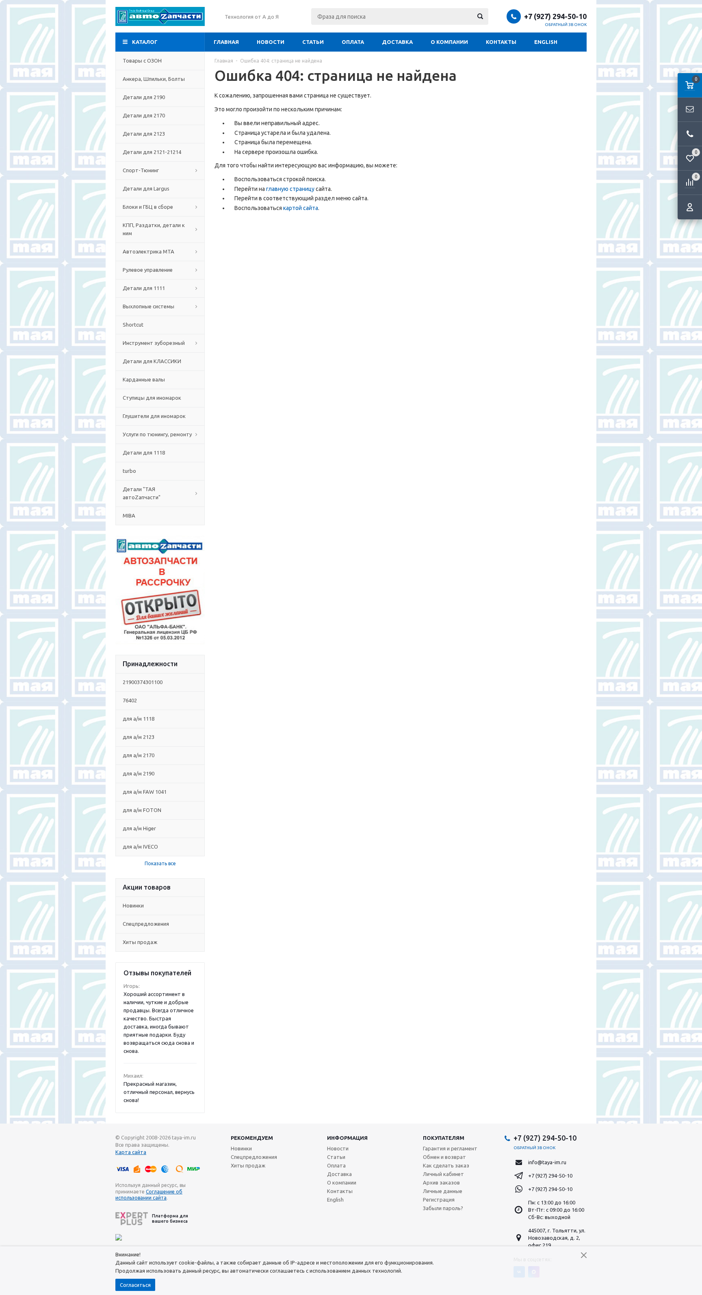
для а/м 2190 (138, 773)
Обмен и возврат (444, 1157)
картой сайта (300, 208)
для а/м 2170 (138, 755)
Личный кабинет (443, 1174)
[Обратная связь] (690, 109)
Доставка (397, 42)
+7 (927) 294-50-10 (555, 16)
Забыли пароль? (443, 1208)
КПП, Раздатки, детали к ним (154, 229)
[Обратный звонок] (690, 134)
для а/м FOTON (142, 810)
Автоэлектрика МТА (148, 251)
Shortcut (133, 324)
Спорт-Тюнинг (141, 170)
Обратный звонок (566, 24)
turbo (129, 471)
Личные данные (442, 1191)
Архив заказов (441, 1182)
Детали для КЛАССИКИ (152, 361)
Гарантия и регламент (450, 1148)
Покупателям (443, 1138)
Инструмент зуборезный (154, 343)
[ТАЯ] (160, 16)
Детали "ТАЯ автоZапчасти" (141, 493)
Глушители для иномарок (154, 416)
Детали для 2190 (144, 97)
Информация (347, 1138)
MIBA (129, 515)
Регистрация (439, 1199)
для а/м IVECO (140, 846)
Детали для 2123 (144, 133)
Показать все (160, 863)
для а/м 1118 (138, 718)
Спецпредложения (146, 924)
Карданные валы (144, 379)
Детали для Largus (146, 188)
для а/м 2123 (138, 737)
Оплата (353, 42)
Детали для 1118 (144, 452)
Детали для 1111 (144, 288)
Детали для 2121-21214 (152, 152)
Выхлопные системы (148, 306)
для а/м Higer (139, 828)
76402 (130, 700)
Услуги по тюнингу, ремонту (157, 434)
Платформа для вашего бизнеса (170, 1218)
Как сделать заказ (446, 1165)
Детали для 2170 (144, 115)
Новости (270, 42)
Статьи (313, 42)
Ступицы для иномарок (152, 398)
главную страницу (290, 189)
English (545, 42)
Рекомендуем (252, 1138)
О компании (449, 42)
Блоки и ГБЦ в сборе (148, 207)
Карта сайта (130, 1152)
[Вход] (690, 207)
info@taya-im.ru (547, 1162)
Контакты (501, 42)
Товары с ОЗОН (142, 60)
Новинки (133, 905)
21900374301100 (142, 682)
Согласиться (135, 1285)
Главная (226, 42)
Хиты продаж (140, 942)
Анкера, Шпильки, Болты (154, 79)
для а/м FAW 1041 (145, 792)
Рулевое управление (148, 270)
